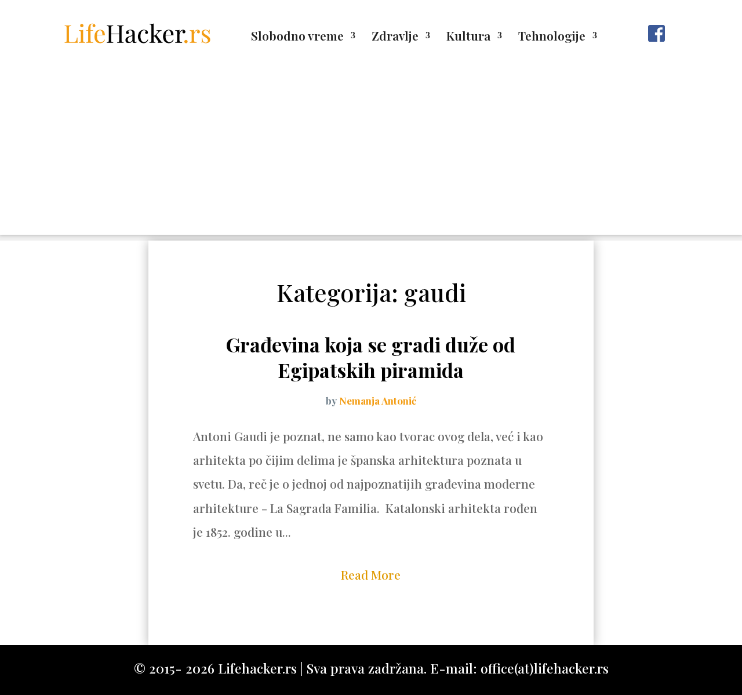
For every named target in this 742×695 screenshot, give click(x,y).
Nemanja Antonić (377, 400)
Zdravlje (395, 37)
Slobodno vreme (297, 37)
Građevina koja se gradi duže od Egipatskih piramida (370, 357)
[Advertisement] (371, 153)
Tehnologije (551, 37)
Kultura (468, 37)
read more (371, 574)
